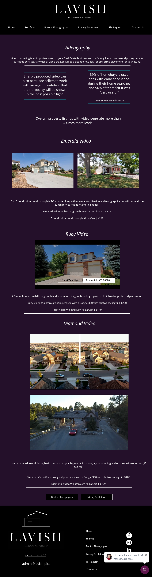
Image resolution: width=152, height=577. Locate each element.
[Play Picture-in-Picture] (64, 184)
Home (89, 531)
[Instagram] (129, 542)
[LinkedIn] (129, 550)
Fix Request (92, 561)
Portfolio (90, 538)
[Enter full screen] (69, 184)
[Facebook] (129, 535)
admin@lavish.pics (36, 563)
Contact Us (91, 569)
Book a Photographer (97, 546)
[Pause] (16, 184)
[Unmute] (21, 184)
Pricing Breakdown (95, 554)
